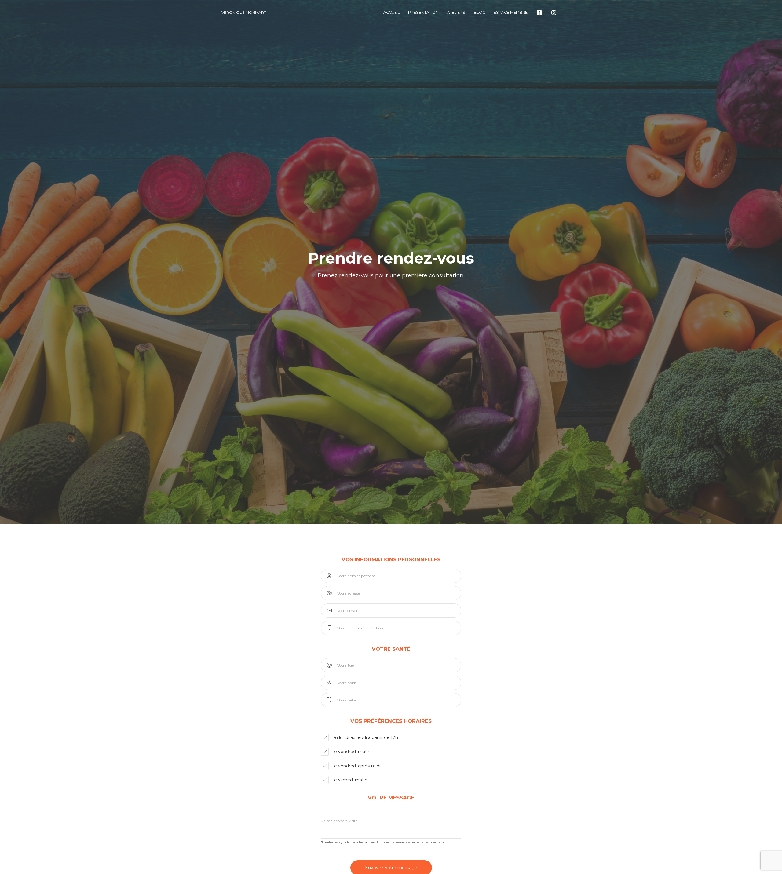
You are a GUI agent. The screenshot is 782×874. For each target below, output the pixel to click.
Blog (479, 12)
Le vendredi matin (351, 751)
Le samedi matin (349, 780)
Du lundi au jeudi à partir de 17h (364, 737)
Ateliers (456, 12)
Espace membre (511, 12)
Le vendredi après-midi (355, 766)
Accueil (391, 12)
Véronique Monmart (243, 12)
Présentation (423, 12)
